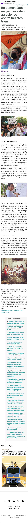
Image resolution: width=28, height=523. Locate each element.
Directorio (17, 506)
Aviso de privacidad (14, 508)
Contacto (10, 506)
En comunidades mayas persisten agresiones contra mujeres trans (13, 14)
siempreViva (5, 71)
